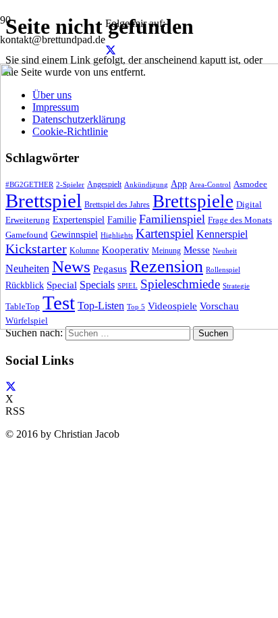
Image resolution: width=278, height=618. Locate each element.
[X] (110, 50)
